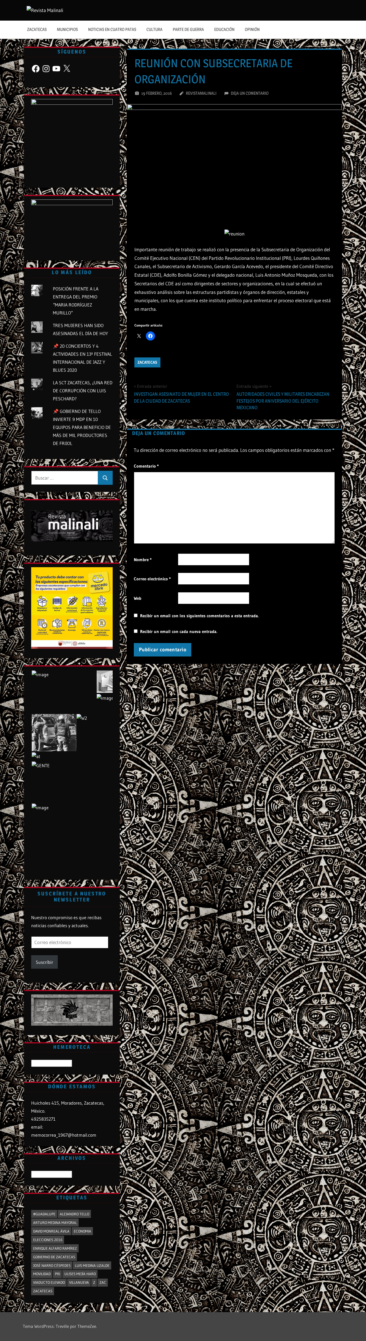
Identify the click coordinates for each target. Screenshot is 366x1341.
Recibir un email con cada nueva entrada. (178, 631)
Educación (224, 29)
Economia (82, 1231)
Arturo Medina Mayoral (55, 1222)
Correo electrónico (152, 579)
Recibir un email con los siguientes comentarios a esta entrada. (199, 615)
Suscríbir (44, 962)
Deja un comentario (249, 93)
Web (137, 598)
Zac (103, 1282)
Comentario (146, 466)
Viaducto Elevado (49, 1282)
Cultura (154, 29)
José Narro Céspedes (52, 1265)
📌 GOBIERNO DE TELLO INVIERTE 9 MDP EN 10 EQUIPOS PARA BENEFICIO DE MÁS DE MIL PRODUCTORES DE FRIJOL (82, 427)
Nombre (143, 559)
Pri (57, 1273)
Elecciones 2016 (47, 1239)
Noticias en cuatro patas (112, 29)
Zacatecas (37, 29)
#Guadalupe (44, 1214)
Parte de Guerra (188, 29)
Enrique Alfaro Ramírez (55, 1248)
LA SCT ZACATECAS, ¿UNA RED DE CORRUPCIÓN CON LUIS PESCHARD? (82, 390)
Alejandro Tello (74, 1214)
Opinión (252, 29)
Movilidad (42, 1273)
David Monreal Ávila (51, 1231)
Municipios (67, 29)
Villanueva (79, 1282)
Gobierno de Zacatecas (54, 1257)
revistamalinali (201, 93)
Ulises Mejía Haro (80, 1273)
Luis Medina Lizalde (92, 1265)
